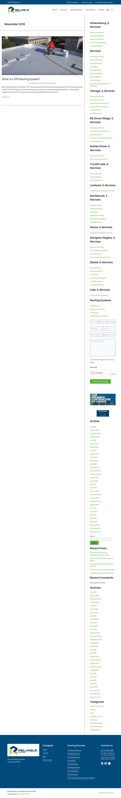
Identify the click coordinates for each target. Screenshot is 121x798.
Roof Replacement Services (99, 103)
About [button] (55, 10)
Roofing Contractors (97, 39)
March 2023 (94, 461)
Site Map (101, 793)
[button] (14, 2)
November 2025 (95, 433)
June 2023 (93, 457)
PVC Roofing (94, 313)
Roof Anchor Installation (98, 43)
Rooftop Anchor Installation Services (102, 191)
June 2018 (93, 511)
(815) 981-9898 (108, 750)
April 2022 (93, 464)
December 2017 (95, 528)
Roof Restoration (95, 113)
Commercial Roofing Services (100, 131)
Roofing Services (96, 110)
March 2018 (94, 522)
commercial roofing (35, 83)
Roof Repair (94, 67)
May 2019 (93, 484)
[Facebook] (105, 763)
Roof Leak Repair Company (99, 250)
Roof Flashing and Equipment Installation (81, 778)
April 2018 (93, 518)
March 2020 (94, 481)
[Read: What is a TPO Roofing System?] (42, 55)
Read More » (6, 97)
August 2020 (94, 478)
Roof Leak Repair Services (99, 159)
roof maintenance (96, 716)
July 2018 (93, 508)
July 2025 (93, 440)
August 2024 (94, 447)
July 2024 (93, 450)
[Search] (112, 10)
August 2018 (94, 505)
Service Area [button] (90, 10)
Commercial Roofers (97, 36)
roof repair (93, 720)
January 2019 (94, 491)
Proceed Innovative (23, 794)
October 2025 (95, 437)
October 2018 (94, 498)
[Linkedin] (102, 763)
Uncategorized (95, 730)
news (92, 713)
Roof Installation (95, 77)
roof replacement (96, 723)
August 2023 (94, 454)
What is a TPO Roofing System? (21, 79)
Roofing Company (96, 135)
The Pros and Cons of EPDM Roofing (102, 570)
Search (92, 536)
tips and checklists (96, 727)
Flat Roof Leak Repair (97, 32)
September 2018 (95, 501)
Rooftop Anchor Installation (99, 107)
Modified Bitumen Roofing (99, 316)
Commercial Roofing (97, 57)
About (45, 750)
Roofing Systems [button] (76, 10)
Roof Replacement (96, 46)
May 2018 (93, 515)
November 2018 (95, 495)
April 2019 (93, 488)
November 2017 (95, 532)
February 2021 (95, 467)
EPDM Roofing (94, 306)
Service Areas (47, 760)
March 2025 (94, 444)
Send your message (100, 381)
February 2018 (95, 525)
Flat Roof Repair (95, 80)
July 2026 (93, 427)
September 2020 (96, 474)
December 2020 (95, 471)
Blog (107, 10)
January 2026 (94, 430)
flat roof (92, 710)
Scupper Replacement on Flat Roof (102, 573)
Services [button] (64, 10)
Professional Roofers (97, 156)
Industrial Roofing (96, 60)
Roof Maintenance (96, 63)
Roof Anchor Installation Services (101, 138)
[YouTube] (109, 763)
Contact (101, 10)
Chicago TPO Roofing (97, 309)
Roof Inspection (95, 70)
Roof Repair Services (97, 100)
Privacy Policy (109, 793)
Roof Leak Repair (95, 177)
